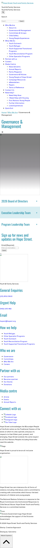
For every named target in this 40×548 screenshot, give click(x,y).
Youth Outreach (15, 43)
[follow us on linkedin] (10, 414)
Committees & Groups (17, 33)
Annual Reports (15, 69)
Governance (8, 356)
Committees (8, 359)
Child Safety (14, 35)
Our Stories (8, 382)
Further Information (16, 103)
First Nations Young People (19, 100)
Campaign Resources (17, 79)
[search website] (3, 12)
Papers (11, 85)
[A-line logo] (14, 281)
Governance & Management (20, 30)
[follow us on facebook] (10, 417)
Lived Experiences (16, 105)
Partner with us (11, 59)
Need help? (9, 92)
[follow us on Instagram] (10, 419)
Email (7, 245)
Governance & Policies (17, 74)
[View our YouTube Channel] (10, 422)
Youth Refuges (14, 46)
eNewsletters (14, 82)
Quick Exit (9, 108)
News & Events (15, 66)
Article (6, 397)
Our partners (9, 376)
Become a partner (11, 379)
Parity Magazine (15, 72)
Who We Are (10, 25)
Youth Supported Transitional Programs (19, 344)
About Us (12, 28)
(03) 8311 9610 (6, 296)
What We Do (10, 41)
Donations (8, 384)
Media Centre (10, 64)
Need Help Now (15, 95)
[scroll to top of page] (0, 253)
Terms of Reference (16, 87)
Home (3, 112)
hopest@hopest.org (8, 321)
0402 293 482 (6, 308)
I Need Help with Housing (19, 98)
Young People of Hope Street (20, 77)
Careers (8, 61)
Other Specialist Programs (19, 56)
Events (6, 399)
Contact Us (9, 90)
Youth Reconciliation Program (20, 53)
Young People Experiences (19, 38)
